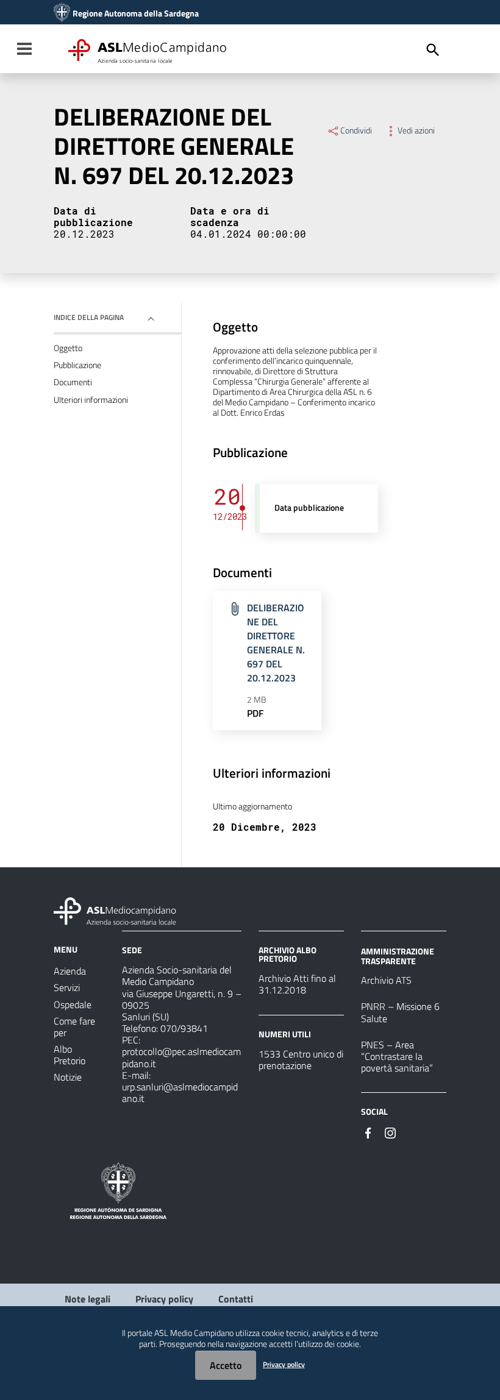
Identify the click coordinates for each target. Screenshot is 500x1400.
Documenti (73, 382)
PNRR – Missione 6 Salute (400, 1012)
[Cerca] (433, 50)
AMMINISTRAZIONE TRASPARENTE (397, 956)
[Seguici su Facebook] (368, 1132)
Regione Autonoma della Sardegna (136, 13)
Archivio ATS (386, 980)
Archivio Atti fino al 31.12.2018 (297, 984)
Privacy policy (164, 1299)
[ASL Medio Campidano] (62, 13)
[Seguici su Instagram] (390, 1132)
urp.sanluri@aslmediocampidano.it (180, 1092)
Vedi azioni (416, 130)
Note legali (87, 1299)
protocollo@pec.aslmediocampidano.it (181, 1057)
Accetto (225, 1365)
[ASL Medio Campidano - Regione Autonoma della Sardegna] (115, 910)
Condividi (356, 130)
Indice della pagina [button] (89, 317)
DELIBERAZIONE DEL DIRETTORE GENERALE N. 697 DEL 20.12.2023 (276, 642)
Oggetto (68, 348)
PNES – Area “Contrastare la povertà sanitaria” (397, 1056)
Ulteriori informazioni (91, 400)
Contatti (235, 1299)
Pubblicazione (77, 365)
